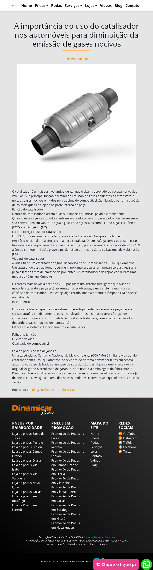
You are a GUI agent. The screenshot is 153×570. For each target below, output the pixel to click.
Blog (118, 5)
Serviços (72, 5)
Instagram (130, 438)
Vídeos (106, 5)
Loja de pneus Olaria (26, 460)
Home (26, 5)
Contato (132, 5)
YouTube (129, 434)
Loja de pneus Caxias (26, 492)
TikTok (127, 443)
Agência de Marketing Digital (76, 561)
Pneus (40, 5)
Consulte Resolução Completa (99, 537)
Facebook (129, 447)
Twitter (128, 451)
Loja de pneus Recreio (27, 443)
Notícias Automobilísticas (57, 390)
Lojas (89, 5)
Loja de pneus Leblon (27, 447)
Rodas (56, 5)
